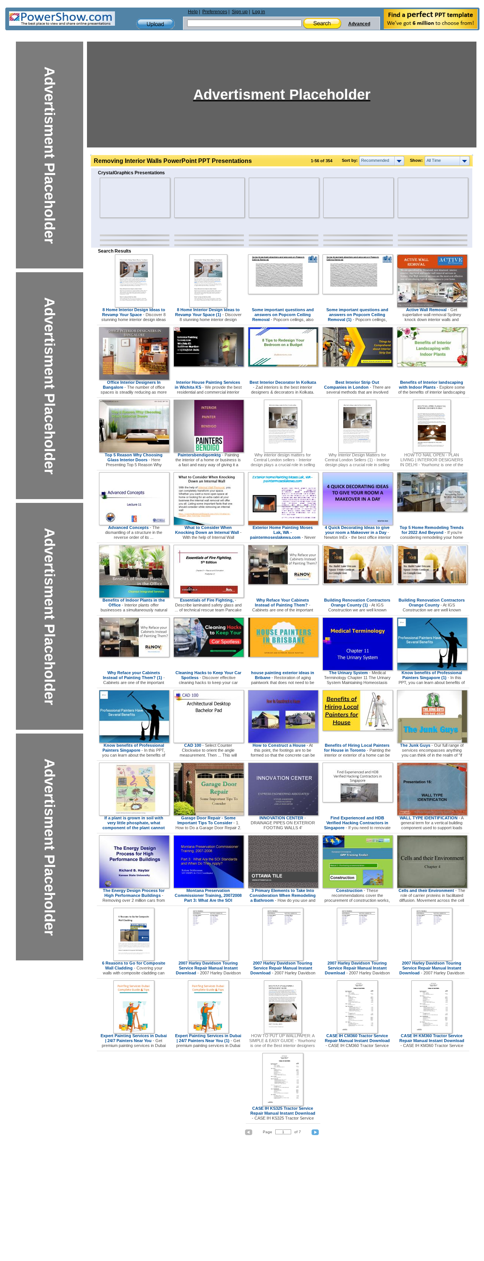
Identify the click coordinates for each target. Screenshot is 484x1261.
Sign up (240, 11)
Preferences (214, 11)
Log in (258, 11)
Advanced (359, 23)
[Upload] (155, 24)
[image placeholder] (122, 198)
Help (193, 11)
